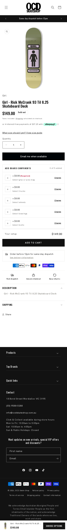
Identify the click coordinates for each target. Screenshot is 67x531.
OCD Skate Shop (22, 490)
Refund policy (38, 490)
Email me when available (33, 156)
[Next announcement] (61, 18)
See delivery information (21, 257)
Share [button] (8, 314)
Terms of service (16, 495)
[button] (6, 7)
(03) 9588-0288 (14, 405)
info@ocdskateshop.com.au (21, 412)
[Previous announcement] (5, 18)
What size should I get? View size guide (22, 133)
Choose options (54, 525)
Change (57, 178)
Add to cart (33, 242)
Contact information (52, 495)
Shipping (19, 119)
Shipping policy (34, 495)
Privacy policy (53, 490)
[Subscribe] (57, 458)
